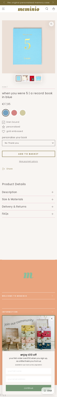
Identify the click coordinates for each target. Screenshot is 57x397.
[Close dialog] (52, 318)
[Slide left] (4, 2)
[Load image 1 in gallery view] (19, 78)
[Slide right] (53, 2)
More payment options (28, 161)
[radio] (5, 112)
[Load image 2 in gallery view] (25, 78)
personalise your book (14, 137)
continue (28, 387)
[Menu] (3, 9)
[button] (46, 9)
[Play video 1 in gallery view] (32, 78)
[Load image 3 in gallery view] (38, 78)
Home (4, 87)
